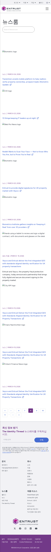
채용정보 (30, 473)
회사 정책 (14, 542)
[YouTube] (36, 528)
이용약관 (38, 539)
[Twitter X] (14, 528)
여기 (33, 449)
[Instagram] (25, 528)
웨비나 (29, 482)
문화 (28, 476)
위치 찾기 (5, 471)
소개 (28, 465)
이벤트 (29, 479)
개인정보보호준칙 (13, 539)
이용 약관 (43, 450)
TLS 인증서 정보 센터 (34, 512)
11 (5, 415)
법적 (3, 539)
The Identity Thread (8, 503)
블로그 (41, 2)
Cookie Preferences (25, 542)
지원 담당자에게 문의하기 (10, 468)
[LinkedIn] (30, 528)
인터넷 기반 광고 (26, 539)
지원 (28, 468)
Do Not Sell (38, 542)
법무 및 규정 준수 (32, 509)
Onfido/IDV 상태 (32, 497)
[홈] (11, 9)
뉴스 (3, 497)
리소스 (29, 503)
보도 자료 (5, 500)
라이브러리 (30, 506)
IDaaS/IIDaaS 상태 (33, 495)
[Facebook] (20, 528)
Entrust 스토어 (32, 500)
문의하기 (4, 465)
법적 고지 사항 (32, 485)
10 (44, 410)
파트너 (29, 471)
